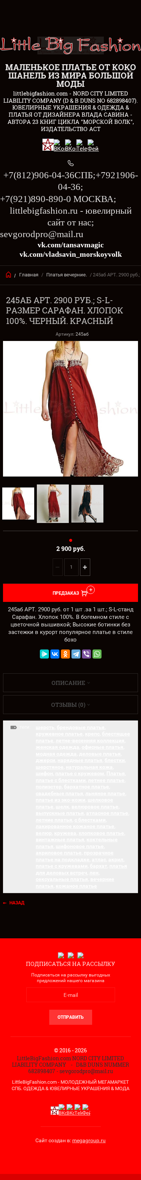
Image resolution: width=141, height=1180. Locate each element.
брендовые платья (81, 727)
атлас (99, 859)
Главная (28, 275)
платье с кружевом (79, 773)
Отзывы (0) (68, 704)
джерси (45, 760)
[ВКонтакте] (54, 654)
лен (94, 873)
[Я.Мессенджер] (44, 654)
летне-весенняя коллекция (90, 740)
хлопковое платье (101, 833)
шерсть (45, 727)
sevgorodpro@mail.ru (41, 234)
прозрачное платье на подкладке (75, 856)
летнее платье (106, 780)
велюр (44, 833)
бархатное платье (86, 787)
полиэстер (49, 787)
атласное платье (107, 813)
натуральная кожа (89, 767)
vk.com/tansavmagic (71, 245)
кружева (65, 833)
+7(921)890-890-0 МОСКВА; (58, 199)
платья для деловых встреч (81, 869)
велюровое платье (94, 807)
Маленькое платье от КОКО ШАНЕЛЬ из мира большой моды (70, 75)
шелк (62, 807)
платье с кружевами (62, 866)
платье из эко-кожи (60, 800)
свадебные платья (59, 793)
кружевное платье (59, 734)
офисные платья (102, 747)
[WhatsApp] (97, 654)
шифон (44, 773)
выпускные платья (60, 813)
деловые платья (100, 754)
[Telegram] (75, 654)
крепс (92, 734)
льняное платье (105, 793)
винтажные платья (60, 839)
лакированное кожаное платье (75, 826)
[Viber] (86, 654)
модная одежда (56, 754)
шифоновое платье (80, 846)
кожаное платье (76, 886)
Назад (16, 903)
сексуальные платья (62, 879)
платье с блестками (61, 780)
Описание (68, 682)
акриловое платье (59, 853)
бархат (98, 866)
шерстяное (50, 767)
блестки (115, 760)
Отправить (71, 1017)
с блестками (90, 820)
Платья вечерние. (66, 275)
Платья (115, 773)
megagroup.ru (89, 1140)
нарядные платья (80, 760)
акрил (115, 859)
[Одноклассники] (65, 654)
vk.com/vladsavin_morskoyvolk (71, 254)
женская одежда (57, 747)
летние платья (54, 820)
